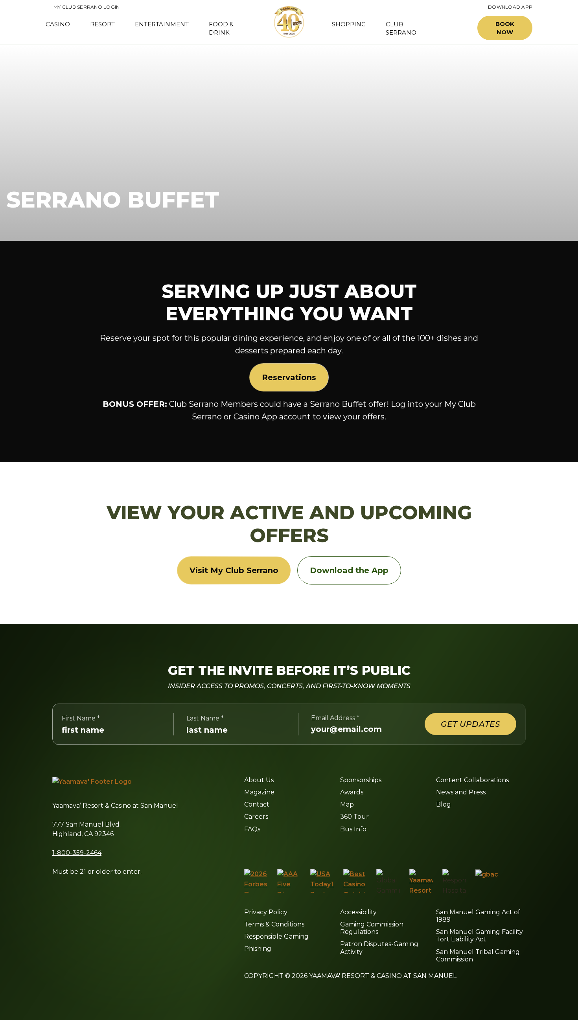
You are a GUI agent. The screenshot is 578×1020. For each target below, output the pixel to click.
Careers (256, 816)
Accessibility (358, 912)
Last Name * (205, 718)
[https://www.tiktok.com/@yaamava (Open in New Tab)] (338, 848)
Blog (443, 804)
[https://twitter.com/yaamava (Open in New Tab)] (300, 848)
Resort (102, 24)
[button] (453, 28)
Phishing (257, 948)
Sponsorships (360, 780)
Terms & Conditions (274, 924)
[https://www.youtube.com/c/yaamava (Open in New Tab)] (319, 848)
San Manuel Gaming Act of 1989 (478, 915)
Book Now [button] (504, 28)
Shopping (349, 24)
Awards (351, 792)
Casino (58, 24)
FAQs (252, 829)
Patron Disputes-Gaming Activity (379, 947)
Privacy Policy (265, 912)
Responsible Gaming (276, 936)
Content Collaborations (472, 780)
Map (347, 804)
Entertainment (162, 24)
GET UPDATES (470, 724)
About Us (259, 780)
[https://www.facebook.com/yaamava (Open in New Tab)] (247, 848)
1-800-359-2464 (76, 852)
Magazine (259, 792)
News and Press (461, 792)
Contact (256, 804)
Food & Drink (221, 28)
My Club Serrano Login (83, 7)
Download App (510, 7)
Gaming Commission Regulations (371, 928)
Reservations (289, 377)
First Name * (81, 718)
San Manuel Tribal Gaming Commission (478, 955)
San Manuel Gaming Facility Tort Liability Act (479, 935)
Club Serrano (401, 28)
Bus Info (353, 829)
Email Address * (335, 718)
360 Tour (354, 816)
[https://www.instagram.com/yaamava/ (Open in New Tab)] (264, 848)
